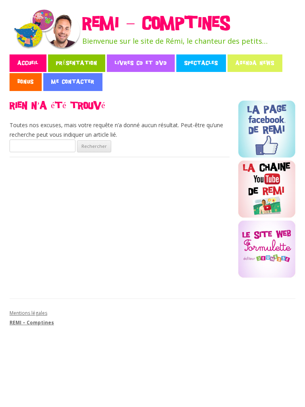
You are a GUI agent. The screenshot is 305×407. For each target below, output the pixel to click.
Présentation (76, 63)
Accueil (28, 63)
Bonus (25, 81)
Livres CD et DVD (141, 63)
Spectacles (201, 63)
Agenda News (255, 63)
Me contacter (73, 81)
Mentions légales (28, 313)
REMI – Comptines (156, 24)
